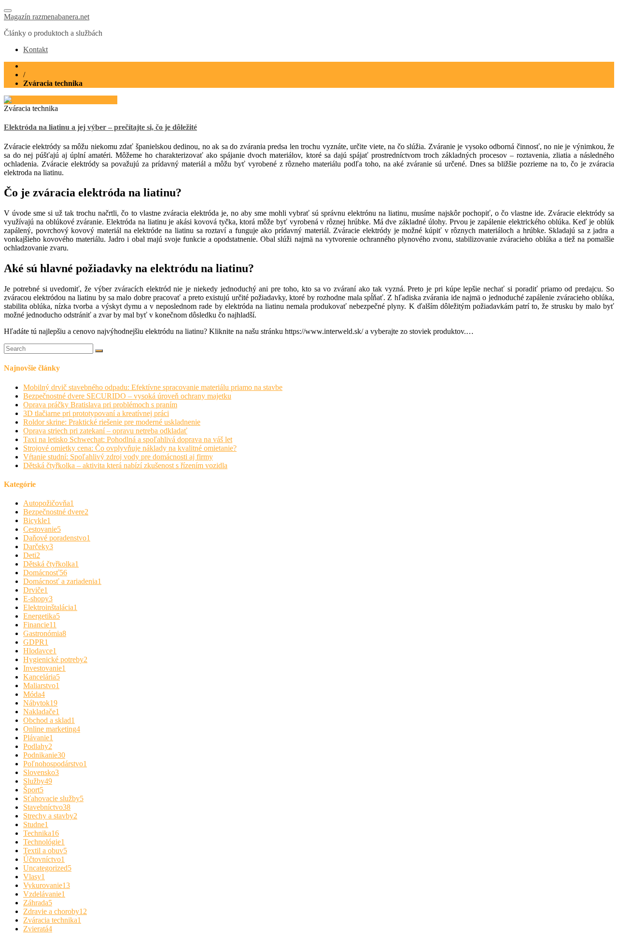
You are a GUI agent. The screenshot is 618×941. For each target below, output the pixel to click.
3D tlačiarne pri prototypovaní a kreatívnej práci (96, 413)
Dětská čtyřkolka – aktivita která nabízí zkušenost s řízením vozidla (125, 465)
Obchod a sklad (49, 720)
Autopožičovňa (48, 503)
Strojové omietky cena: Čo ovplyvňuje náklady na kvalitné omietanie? (130, 448)
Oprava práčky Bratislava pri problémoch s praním (100, 405)
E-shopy (38, 599)
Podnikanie (44, 755)
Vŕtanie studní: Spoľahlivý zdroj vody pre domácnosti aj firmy (118, 457)
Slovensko (41, 772)
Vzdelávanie (44, 894)
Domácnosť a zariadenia (62, 581)
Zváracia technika (52, 920)
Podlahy (37, 746)
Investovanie (44, 668)
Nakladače (41, 711)
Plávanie (38, 737)
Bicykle (37, 520)
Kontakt (35, 49)
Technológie (44, 842)
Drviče (35, 590)
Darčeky (38, 546)
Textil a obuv (45, 850)
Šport (33, 790)
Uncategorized (47, 868)
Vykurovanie (46, 885)
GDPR (35, 642)
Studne (35, 824)
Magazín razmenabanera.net (46, 17)
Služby (37, 781)
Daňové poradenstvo (56, 538)
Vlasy (34, 876)
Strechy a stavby (50, 816)
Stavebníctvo (46, 807)
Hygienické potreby (55, 659)
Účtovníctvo (44, 859)
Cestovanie (42, 529)
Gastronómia (44, 633)
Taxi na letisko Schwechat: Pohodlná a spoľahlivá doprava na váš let (127, 439)
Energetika (41, 616)
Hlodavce (39, 651)
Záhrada (37, 903)
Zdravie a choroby (55, 911)
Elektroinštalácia (50, 607)
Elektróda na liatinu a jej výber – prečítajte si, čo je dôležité (100, 127)
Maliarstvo (41, 685)
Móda (34, 694)
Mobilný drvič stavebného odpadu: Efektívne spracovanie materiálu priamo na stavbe (152, 387)
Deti (31, 555)
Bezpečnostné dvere (55, 512)
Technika (41, 833)
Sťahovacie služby (53, 798)
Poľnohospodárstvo (55, 764)
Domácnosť (45, 572)
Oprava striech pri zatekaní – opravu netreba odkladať (105, 431)
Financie (39, 625)
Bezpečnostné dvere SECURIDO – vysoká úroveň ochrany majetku (127, 396)
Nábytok (40, 703)
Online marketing (51, 729)
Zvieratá (37, 929)
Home (32, 66)
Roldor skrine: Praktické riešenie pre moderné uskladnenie (111, 422)
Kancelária (41, 677)
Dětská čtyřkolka (51, 564)
